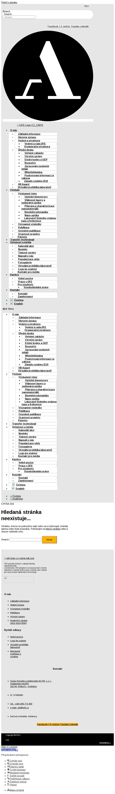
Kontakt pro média (28, 272)
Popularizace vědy (29, 259)
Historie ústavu (27, 137)
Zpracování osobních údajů (35, 167)
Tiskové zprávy (27, 252)
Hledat (49, 540)
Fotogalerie (25, 262)
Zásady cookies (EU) (36, 181)
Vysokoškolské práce (36, 287)
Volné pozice (25, 278)
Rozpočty (30, 163)
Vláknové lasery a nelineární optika (33, 201)
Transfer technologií (24, 423)
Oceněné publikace (29, 231)
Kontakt (15, 290)
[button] (30, 309)
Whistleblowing (33, 172)
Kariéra (14, 274)
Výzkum (14, 190)
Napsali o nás (25, 256)
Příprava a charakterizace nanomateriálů (38, 207)
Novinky (22, 249)
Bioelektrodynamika (36, 212)
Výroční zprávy (33, 156)
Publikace (23, 227)
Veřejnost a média (20, 242)
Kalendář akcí (26, 246)
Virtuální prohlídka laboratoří (34, 187)
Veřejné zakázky (34, 153)
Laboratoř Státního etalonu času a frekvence (38, 219)
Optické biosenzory (36, 197)
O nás (13, 130)
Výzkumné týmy (27, 193)
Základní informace (29, 134)
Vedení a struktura (29, 140)
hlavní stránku (53, 529)
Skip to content (9, 747)
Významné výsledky (29, 224)
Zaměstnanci (25, 296)
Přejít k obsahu (9, 2)
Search (6, 11)
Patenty (23, 420)
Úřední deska (25, 150)
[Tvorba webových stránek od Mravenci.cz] (105, 743)
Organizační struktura (37, 146)
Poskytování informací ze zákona (38, 176)
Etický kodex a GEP (36, 159)
